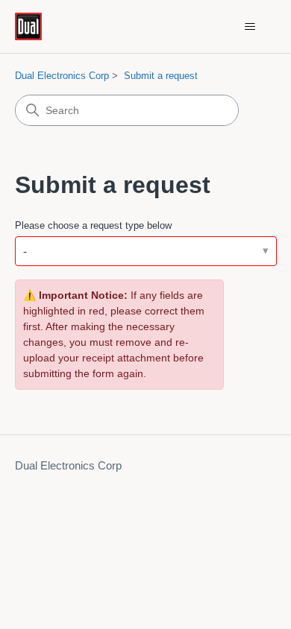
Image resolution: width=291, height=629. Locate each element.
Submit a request (161, 75)
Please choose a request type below (93, 225)
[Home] (29, 26)
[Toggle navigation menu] (250, 27)
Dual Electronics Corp (62, 75)
